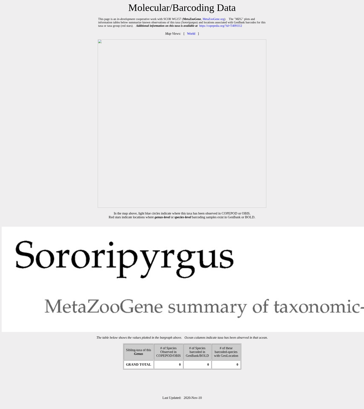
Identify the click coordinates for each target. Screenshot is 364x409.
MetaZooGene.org (213, 19)
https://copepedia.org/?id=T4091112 (220, 25)
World (191, 33)
